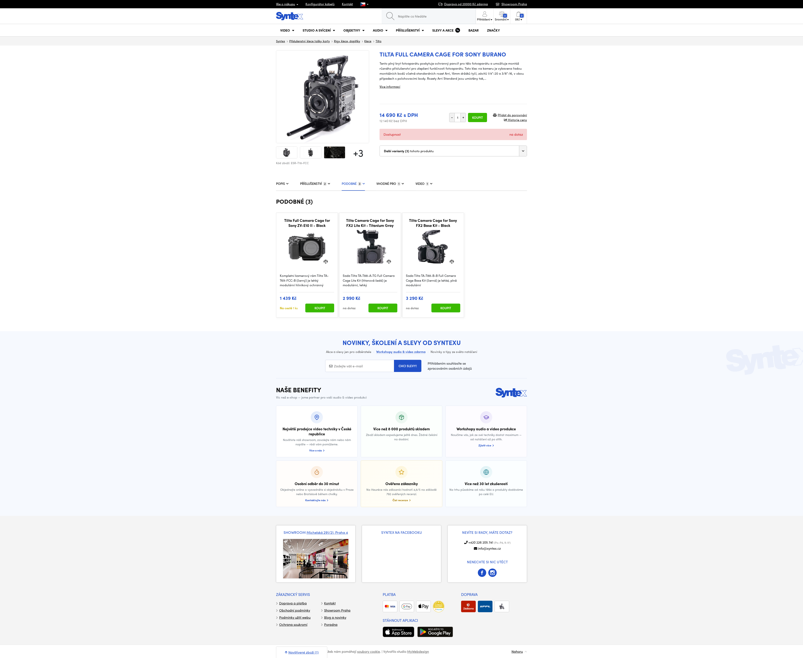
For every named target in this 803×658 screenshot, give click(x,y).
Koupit (477, 117)
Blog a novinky (335, 617)
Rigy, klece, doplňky (347, 41)
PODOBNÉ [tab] (351, 183)
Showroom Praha (337, 610)
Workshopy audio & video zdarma (401, 351)
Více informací (390, 86)
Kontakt (347, 4)
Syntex (280, 41)
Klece (367, 41)
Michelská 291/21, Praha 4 (327, 532)
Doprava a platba (293, 603)
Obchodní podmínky (294, 610)
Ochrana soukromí (293, 624)
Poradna (331, 624)
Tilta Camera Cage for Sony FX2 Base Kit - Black (433, 223)
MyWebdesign (418, 651)
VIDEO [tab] (422, 183)
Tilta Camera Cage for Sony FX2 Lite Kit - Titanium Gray (370, 223)
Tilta (378, 41)
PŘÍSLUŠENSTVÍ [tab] (313, 183)
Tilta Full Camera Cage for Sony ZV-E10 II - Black (307, 223)
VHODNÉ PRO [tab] (387, 183)
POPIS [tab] (280, 183)
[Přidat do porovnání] (326, 261)
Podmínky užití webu (295, 617)
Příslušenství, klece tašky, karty (309, 41)
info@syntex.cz (489, 548)
